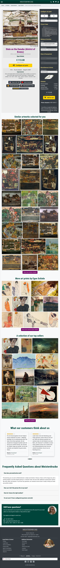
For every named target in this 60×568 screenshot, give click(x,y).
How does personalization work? (13, 473)
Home (2, 5)
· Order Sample (25, 550)
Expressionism (14, 5)
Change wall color (13, 85)
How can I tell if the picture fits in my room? (16, 488)
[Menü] (1, 1)
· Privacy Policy (5, 546)
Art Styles (7, 5)
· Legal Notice (5, 543)
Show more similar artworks (30, 272)
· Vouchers (24, 548)
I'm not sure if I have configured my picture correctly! (18, 498)
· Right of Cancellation (6, 548)
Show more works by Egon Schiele (30, 329)
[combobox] (49, 21)
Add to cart (50, 97)
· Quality (23, 544)
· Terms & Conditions (6, 544)
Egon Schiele (21, 5)
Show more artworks (30, 420)
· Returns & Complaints (7, 550)
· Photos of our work (26, 546)
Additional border (44, 18)
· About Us (4, 551)
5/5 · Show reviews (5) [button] (23, 88)
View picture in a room (28, 85)
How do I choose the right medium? (13, 493)
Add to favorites (27, 82)
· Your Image (24, 541)
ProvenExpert (14, 453)
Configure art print (21, 65)
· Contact (4, 541)
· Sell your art (24, 543)
